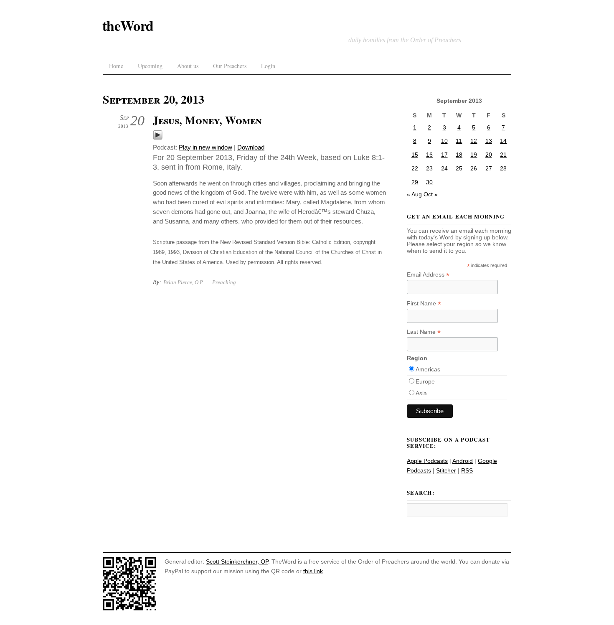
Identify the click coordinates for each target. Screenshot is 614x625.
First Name (424, 303)
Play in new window (205, 147)
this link (313, 571)
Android (462, 460)
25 (459, 168)
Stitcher (446, 470)
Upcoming (150, 66)
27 (488, 168)
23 (429, 168)
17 (444, 154)
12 (473, 140)
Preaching (224, 282)
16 (429, 154)
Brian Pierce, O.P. (183, 282)
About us (187, 66)
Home (116, 66)
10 (444, 140)
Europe (425, 381)
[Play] (157, 137)
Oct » (431, 194)
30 (429, 182)
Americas (428, 369)
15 (414, 154)
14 (503, 140)
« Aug (414, 194)
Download (250, 147)
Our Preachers (229, 66)
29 (414, 182)
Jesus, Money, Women (207, 120)
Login (268, 66)
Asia (421, 393)
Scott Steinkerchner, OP (237, 561)
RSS (467, 470)
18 (459, 154)
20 (488, 154)
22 (414, 168)
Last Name (424, 332)
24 (444, 168)
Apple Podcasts (427, 460)
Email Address (428, 275)
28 (503, 168)
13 (488, 140)
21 (503, 154)
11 (459, 140)
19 (473, 154)
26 (473, 168)
